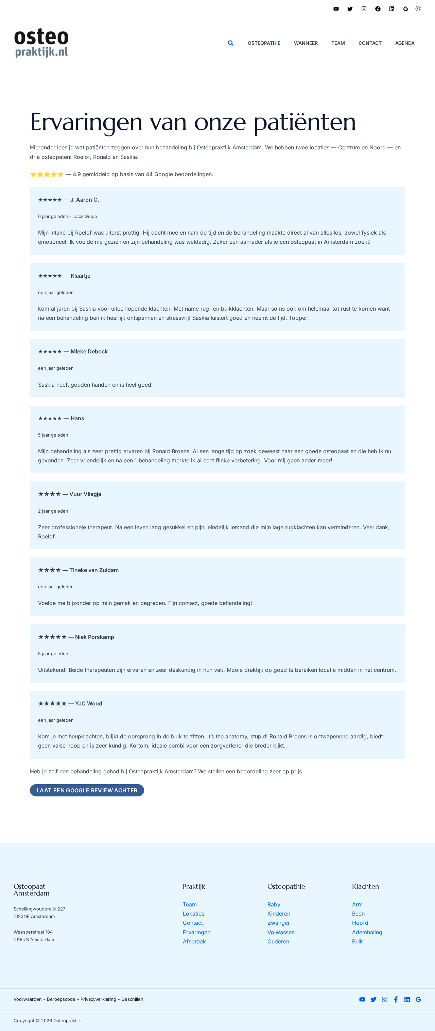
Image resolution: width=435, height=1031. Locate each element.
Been (358, 913)
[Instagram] (364, 9)
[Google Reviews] (405, 9)
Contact (193, 922)
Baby (273, 904)
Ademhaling (367, 932)
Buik (357, 941)
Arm (357, 904)
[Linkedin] (392, 9)
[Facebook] (378, 9)
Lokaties (193, 913)
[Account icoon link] (418, 8)
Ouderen (278, 941)
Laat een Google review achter (87, 790)
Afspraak (194, 941)
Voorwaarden (28, 999)
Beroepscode (61, 999)
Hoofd (360, 922)
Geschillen (132, 999)
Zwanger (278, 922)
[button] (231, 43)
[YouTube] (336, 9)
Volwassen (281, 932)
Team (190, 904)
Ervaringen (196, 932)
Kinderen (278, 913)
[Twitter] (350, 9)
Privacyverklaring (98, 999)
